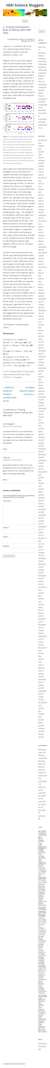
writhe (27, 374)
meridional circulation (42, 929)
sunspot (41, 989)
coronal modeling (42, 857)
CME (41, 849)
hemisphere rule (14, 374)
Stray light (42, 810)
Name (6, 527)
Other (40, 767)
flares (42, 877)
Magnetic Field (15, 371)
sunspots (41, 816)
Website (6, 546)
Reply (5, 449)
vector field (40, 1016)
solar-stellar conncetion (42, 795)
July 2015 (41, 647)
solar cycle (41, 958)
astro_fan (41, 47)
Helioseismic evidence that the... (42, 73)
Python (40, 948)
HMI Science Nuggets (25, 5)
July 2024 (41, 221)
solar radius (42, 972)
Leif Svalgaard (9, 424)
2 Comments (17, 377)
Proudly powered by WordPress (14, 1064)
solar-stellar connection (42, 804)
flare (43, 871)
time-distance (41, 1007)
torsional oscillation (42, 1012)
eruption (41, 866)
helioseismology (41, 897)
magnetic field (42, 911)
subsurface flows (42, 981)
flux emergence (42, 884)
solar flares (42, 781)
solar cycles (42, 775)
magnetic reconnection (42, 924)
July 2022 (41, 267)
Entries (42, 1043)
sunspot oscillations (42, 992)
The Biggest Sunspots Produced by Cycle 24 (27, 390)
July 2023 (41, 252)
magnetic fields (41, 918)
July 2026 (41, 140)
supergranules (42, 1001)
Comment (7, 501)
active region (42, 832)
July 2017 (41, 538)
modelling (42, 940)
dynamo (42, 861)
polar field (41, 945)
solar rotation (42, 976)
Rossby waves (41, 951)
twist (23, 374)
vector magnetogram (42, 1024)
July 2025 (41, 177)
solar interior (42, 970)
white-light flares (42, 1030)
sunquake (41, 986)
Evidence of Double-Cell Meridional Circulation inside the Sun (9, 394)
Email (6, 537)
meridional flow (42, 936)
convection (42, 852)
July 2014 (41, 702)
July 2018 (41, 472)
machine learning (42, 903)
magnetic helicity (42, 921)
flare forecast (41, 874)
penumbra (41, 942)
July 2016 (41, 587)
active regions (42, 842)
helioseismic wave (42, 889)
